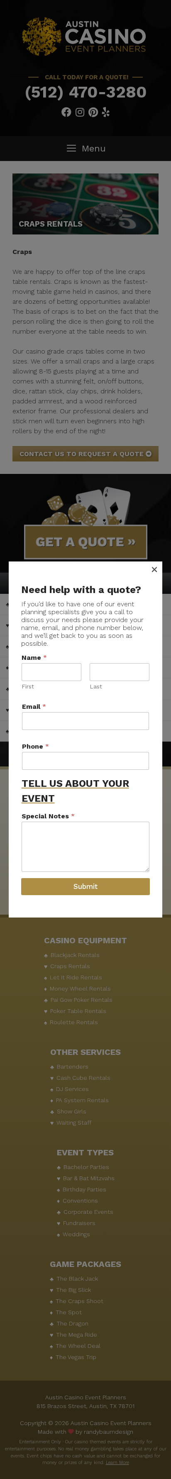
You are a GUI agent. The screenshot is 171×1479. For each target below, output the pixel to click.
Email (34, 706)
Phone (35, 746)
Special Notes (48, 816)
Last (96, 686)
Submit (85, 886)
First (28, 686)
